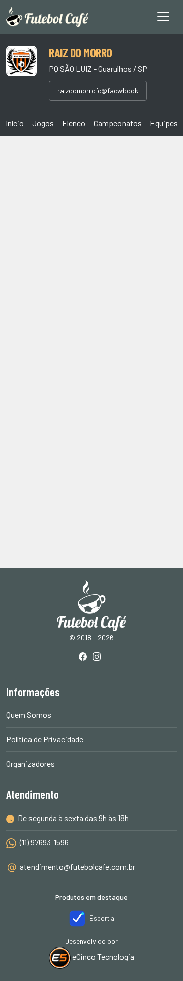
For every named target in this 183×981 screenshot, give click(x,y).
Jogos (43, 123)
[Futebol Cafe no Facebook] (85, 657)
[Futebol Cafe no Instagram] (99, 657)
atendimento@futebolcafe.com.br (77, 866)
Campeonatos (118, 123)
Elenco (73, 123)
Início (15, 123)
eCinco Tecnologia (102, 956)
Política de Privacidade (44, 739)
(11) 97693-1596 (43, 842)
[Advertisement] (91, 242)
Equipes (164, 123)
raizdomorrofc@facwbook (97, 90)
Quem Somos (28, 715)
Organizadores (30, 763)
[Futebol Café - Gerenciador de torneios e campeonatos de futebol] (47, 16)
